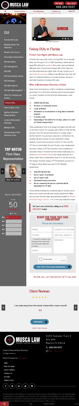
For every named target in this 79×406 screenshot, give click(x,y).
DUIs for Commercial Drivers (12, 96)
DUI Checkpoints (11, 66)
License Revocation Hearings (12, 121)
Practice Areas (19, 11)
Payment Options (49, 403)
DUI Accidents (10, 61)
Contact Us (56, 11)
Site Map (7, 377)
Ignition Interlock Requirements (11, 113)
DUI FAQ (7, 71)
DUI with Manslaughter (13, 90)
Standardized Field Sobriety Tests (12, 134)
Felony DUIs (10, 102)
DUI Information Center (14, 76)
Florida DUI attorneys (39, 73)
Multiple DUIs (9, 127)
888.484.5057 (65, 7)
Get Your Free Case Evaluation (51, 267)
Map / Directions (56, 351)
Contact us (47, 199)
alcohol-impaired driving (44, 154)
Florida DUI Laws (11, 39)
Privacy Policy (9, 380)
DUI (6, 32)
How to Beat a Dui (11, 107)
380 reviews (22, 357)
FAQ (30, 403)
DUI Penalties (9, 80)
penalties (49, 65)
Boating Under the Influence (11, 46)
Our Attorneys (39, 11)
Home (6, 363)
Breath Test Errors (12, 52)
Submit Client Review (39, 328)
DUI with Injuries (11, 85)
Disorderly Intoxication (13, 56)
